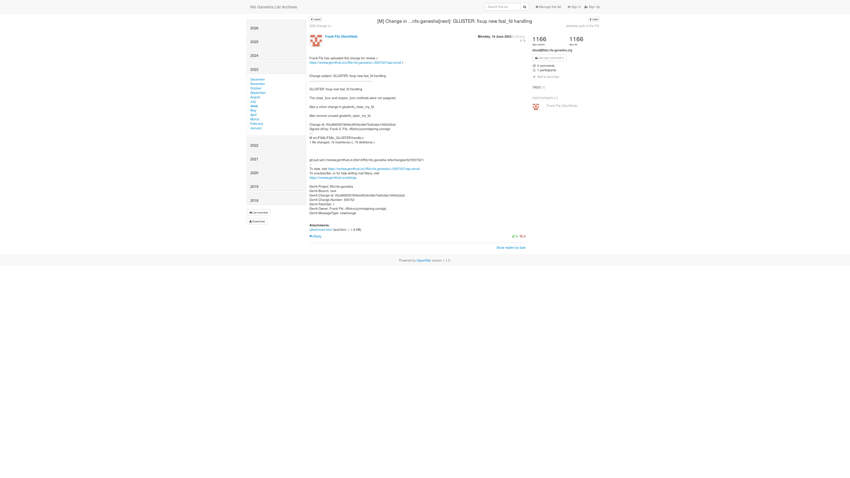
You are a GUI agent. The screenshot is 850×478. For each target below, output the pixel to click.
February (256, 123)
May (253, 110)
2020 (254, 172)
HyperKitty (424, 260)
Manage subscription (551, 58)
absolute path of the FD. (583, 25)
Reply (317, 236)
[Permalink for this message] (524, 40)
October (256, 88)
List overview (260, 212)
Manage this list (549, 6)
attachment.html (320, 229)
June (254, 106)
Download (258, 221)
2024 (254, 55)
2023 (254, 69)
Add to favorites (548, 76)
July (253, 101)
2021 (254, 159)
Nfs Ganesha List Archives (273, 7)
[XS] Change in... (321, 25)
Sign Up (594, 6)
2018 (254, 200)
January (256, 128)
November (257, 83)
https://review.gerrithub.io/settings (332, 177)
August (255, 97)
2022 (254, 145)
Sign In (575, 6)
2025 (254, 41)
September (258, 92)
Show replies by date (511, 247)
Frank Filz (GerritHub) (341, 36)
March (254, 119)
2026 (254, 28)
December (257, 79)
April (253, 114)
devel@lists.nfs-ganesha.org (552, 50)
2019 (254, 186)
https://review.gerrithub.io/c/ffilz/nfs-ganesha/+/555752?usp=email (355, 62)
